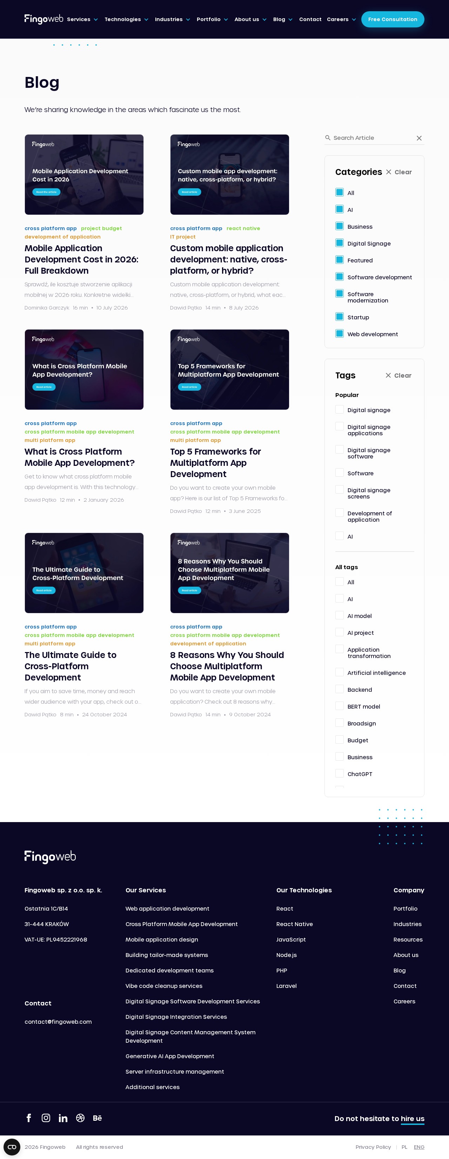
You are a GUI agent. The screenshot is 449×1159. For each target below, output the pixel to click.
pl (404, 1147)
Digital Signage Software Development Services (193, 1001)
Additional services (153, 1087)
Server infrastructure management (175, 1071)
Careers (404, 1001)
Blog (400, 970)
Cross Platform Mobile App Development (182, 924)
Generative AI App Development (170, 1056)
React (284, 908)
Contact (405, 986)
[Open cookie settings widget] (12, 1147)
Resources (408, 939)
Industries (408, 924)
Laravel (286, 986)
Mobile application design (162, 939)
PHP (281, 970)
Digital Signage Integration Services (176, 1017)
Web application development (167, 908)
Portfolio (405, 908)
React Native (294, 924)
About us (406, 955)
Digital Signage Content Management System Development (190, 1036)
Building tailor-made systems (167, 955)
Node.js (286, 955)
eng (419, 1147)
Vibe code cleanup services (164, 986)
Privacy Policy (373, 1147)
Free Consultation (392, 19)
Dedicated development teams (170, 970)
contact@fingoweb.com (58, 1021)
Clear (403, 171)
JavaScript (291, 939)
